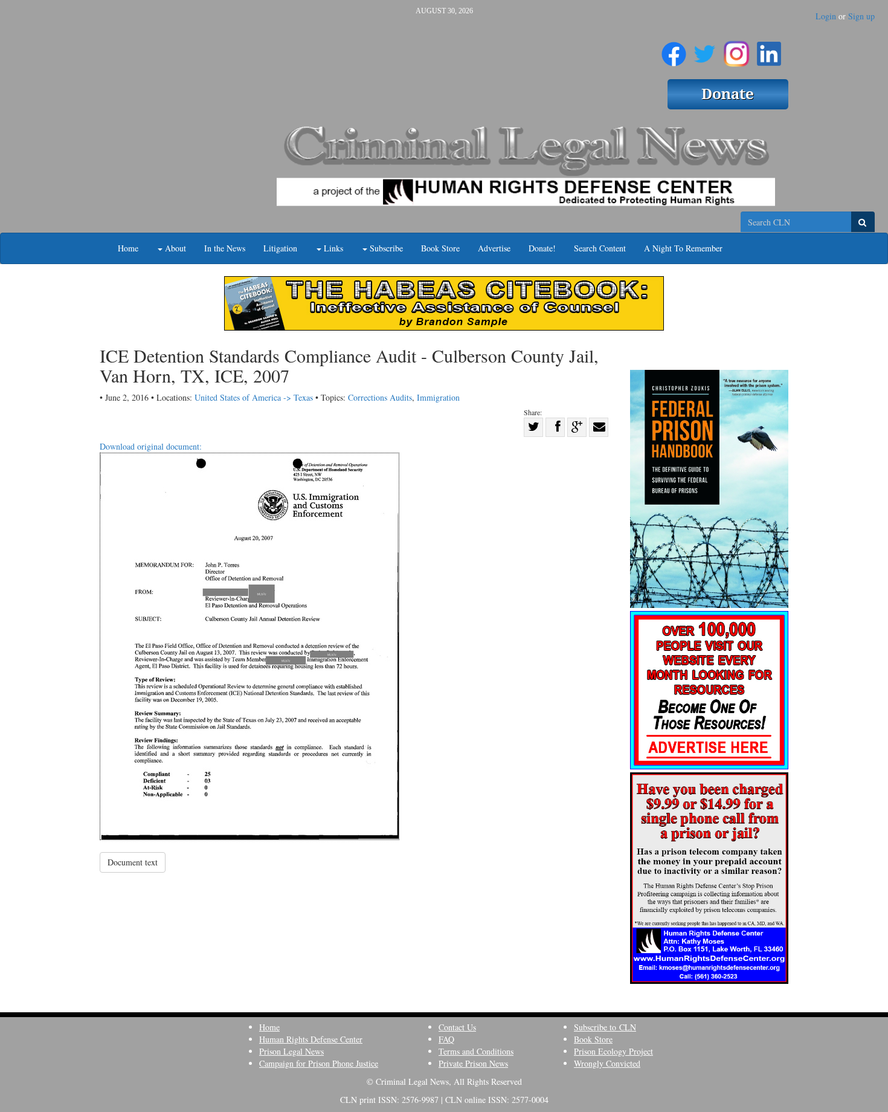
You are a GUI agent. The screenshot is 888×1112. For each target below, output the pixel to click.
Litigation (280, 248)
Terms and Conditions (476, 1051)
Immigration (438, 397)
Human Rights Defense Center (310, 1039)
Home (128, 248)
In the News (224, 248)
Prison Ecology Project (613, 1051)
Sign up (861, 16)
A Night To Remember (683, 248)
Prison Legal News (291, 1051)
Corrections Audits (380, 397)
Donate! (542, 248)
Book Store (440, 248)
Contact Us (457, 1027)
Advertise (494, 248)
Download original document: (151, 446)
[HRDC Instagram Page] (736, 49)
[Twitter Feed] (704, 49)
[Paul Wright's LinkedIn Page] (769, 49)
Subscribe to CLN (605, 1027)
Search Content (600, 248)
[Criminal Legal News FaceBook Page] (673, 49)
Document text (133, 862)
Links (332, 248)
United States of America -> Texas (254, 397)
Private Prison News (473, 1063)
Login (826, 16)
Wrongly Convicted (607, 1063)
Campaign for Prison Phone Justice (318, 1063)
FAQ (446, 1039)
